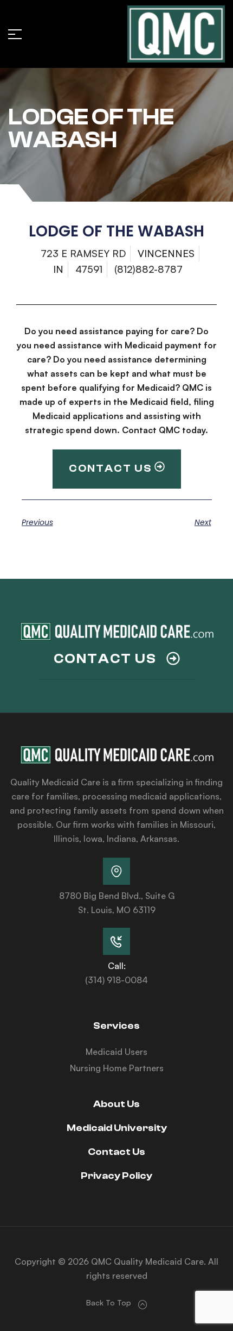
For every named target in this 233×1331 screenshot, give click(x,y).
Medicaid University (117, 1128)
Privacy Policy (116, 1176)
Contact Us (116, 1152)
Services (116, 1026)
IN (58, 269)
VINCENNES (166, 253)
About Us (116, 1104)
